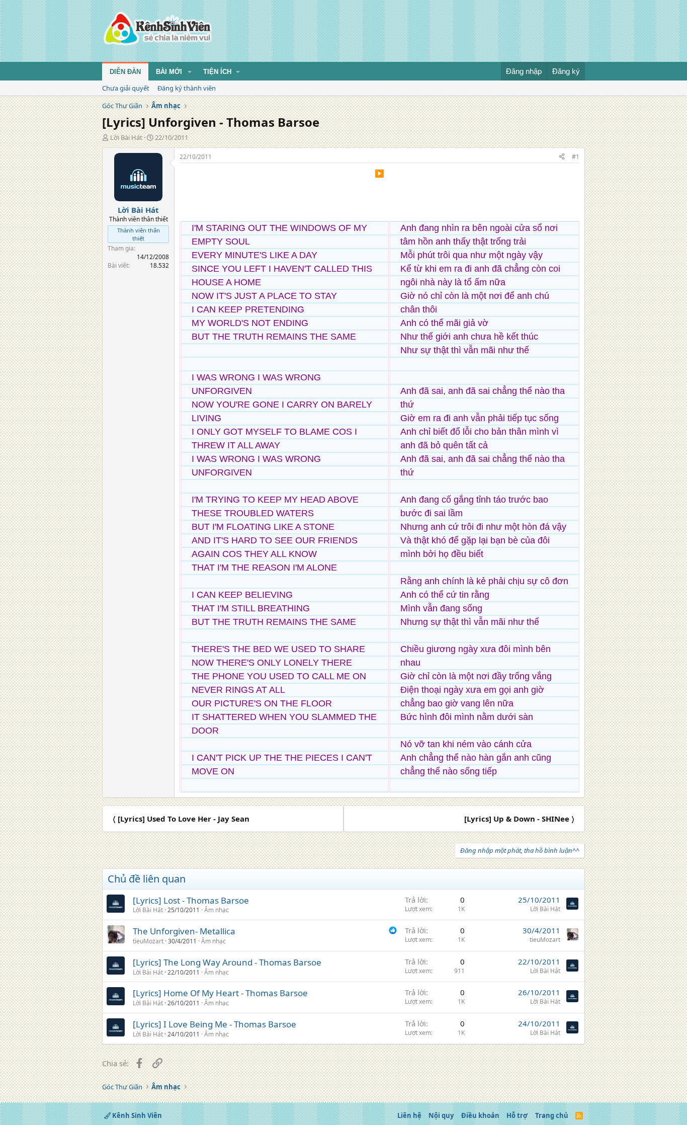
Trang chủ (551, 1115)
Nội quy (441, 1115)
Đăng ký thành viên (186, 88)
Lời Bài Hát (126, 137)
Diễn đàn (125, 71)
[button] (189, 72)
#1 (575, 156)
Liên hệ (409, 1115)
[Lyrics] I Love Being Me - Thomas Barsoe (214, 1024)
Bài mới (169, 71)
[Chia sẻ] (561, 157)
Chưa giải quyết (125, 88)
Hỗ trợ (517, 1115)
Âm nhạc (216, 910)
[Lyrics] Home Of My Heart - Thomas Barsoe (220, 993)
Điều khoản (480, 1115)
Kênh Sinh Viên (136, 1115)
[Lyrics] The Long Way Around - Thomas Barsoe (227, 962)
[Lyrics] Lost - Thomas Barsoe (191, 900)
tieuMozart (148, 941)
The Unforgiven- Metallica (184, 931)
